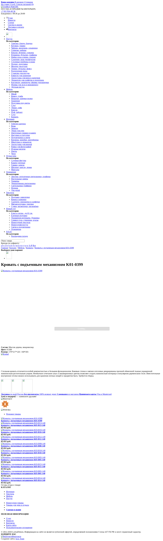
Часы (13, 153)
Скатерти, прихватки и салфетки (25, 202)
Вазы (13, 126)
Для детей (15, 190)
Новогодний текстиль (20, 222)
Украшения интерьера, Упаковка (25, 218)
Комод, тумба (17, 96)
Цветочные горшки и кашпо (23, 133)
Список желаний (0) (25, 4)
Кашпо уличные (18, 163)
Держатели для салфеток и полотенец (27, 80)
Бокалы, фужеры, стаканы (22, 53)
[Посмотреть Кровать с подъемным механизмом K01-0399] (21, 418)
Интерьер (10, 119)
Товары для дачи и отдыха (17, 505)
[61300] (9, 258)
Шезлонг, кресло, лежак (21, 167)
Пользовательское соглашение (19, 527)
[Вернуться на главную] (9, 36)
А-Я (30, 245)
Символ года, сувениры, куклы (24, 220)
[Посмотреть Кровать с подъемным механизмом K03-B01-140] (23, 471)
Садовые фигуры (18, 160)
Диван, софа (16, 108)
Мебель (9, 89)
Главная (4, 248)
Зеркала (14, 128)
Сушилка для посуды (20, 73)
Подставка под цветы (20, 103)
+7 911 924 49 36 (8, 11)
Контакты (12, 29)
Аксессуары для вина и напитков (25, 78)
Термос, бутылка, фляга (21, 69)
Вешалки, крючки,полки (22, 98)
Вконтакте (16, 536)
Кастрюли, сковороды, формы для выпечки (30, 82)
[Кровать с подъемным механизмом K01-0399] (81, 308)
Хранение (15, 101)
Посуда (9, 39)
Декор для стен (17, 131)
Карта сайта (11, 525)
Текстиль (10, 193)
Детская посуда (17, 87)
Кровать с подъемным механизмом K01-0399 (54, 248)
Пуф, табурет (17, 112)
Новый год (11, 209)
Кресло (14, 110)
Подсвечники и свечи (20, 137)
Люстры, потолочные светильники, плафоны (31, 176)
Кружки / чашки (18, 46)
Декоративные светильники (23, 183)
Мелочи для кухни (19, 66)
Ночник (14, 188)
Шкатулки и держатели (21, 142)
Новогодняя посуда (19, 225)
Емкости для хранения (21, 75)
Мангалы (15, 170)
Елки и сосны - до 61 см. (22, 213)
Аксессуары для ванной (21, 144)
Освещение (11, 172)
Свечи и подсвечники (20, 227)
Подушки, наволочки (20, 197)
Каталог (12, 248)
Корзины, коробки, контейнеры (25, 140)
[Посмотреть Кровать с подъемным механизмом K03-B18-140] (23, 450)
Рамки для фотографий (21, 147)
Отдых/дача (11, 156)
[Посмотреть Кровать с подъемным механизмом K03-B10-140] (23, 430)
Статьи (11, 22)
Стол (13, 105)
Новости (11, 20)
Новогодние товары (15, 503)
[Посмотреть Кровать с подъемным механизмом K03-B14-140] (23, 478)
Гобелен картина (18, 124)
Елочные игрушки (19, 215)
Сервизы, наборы (18, 50)
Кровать (14, 117)
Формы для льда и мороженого (24, 85)
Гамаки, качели (17, 165)
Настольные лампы (19, 179)
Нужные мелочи (18, 149)
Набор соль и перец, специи (23, 57)
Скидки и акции (15, 25)
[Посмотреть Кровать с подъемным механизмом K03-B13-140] (23, 423)
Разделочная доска (19, 71)
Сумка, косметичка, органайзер (24, 206)
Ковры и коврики (18, 199)
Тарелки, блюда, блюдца (21, 43)
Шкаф (13, 94)
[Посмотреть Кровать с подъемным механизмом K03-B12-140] (23, 437)
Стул (13, 114)
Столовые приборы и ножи (23, 62)
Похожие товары (13, 414)
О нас (10, 18)
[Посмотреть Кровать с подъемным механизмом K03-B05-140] (23, 457)
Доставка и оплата (16, 27)
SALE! (9, 232)
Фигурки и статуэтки (20, 135)
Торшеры (15, 181)
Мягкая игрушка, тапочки (22, 204)
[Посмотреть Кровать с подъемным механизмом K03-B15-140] (23, 464)
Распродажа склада (19, 236)
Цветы (14, 151)
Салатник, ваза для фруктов (23, 59)
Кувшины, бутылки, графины (24, 55)
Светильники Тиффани (21, 186)
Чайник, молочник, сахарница (24, 48)
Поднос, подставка (19, 64)
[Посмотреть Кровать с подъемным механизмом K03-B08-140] (23, 444)
